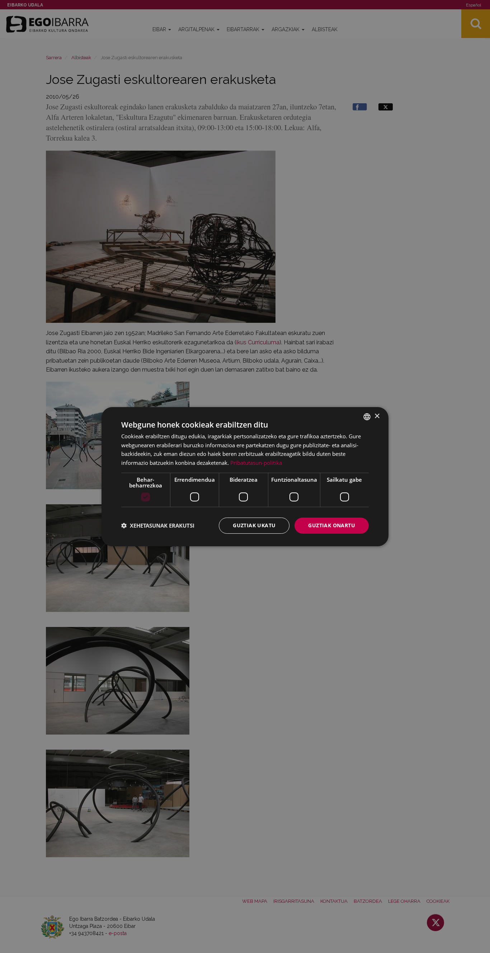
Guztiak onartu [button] (331, 525)
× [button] (377, 416)
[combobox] (367, 416)
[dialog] (245, 476)
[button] (157, 525)
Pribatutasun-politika (256, 462)
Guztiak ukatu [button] (254, 525)
